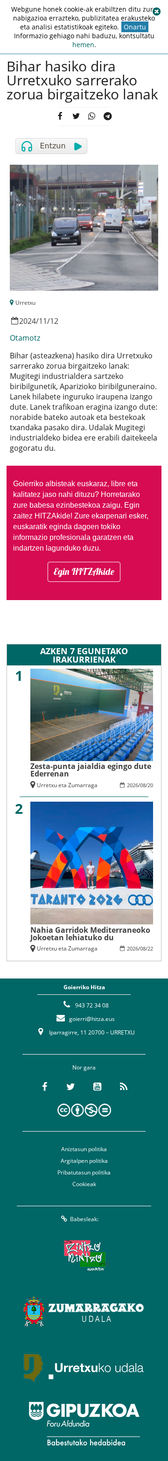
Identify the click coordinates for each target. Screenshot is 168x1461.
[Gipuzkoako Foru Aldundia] (84, 1423)
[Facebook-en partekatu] (60, 116)
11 (43, 321)
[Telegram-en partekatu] (107, 116)
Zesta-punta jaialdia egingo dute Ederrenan (90, 770)
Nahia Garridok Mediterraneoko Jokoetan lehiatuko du (90, 934)
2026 (132, 785)
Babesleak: (84, 1219)
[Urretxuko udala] (84, 1367)
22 (150, 948)
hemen (83, 44)
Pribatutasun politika (84, 1172)
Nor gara (84, 1067)
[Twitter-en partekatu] (76, 116)
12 (54, 321)
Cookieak (84, 1184)
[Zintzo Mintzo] (84, 1255)
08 (143, 785)
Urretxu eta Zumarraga (67, 785)
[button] (156, 12)
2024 (27, 321)
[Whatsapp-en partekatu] (91, 116)
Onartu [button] (135, 26)
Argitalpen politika (84, 1161)
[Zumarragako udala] (84, 1311)
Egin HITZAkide (84, 571)
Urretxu (25, 303)
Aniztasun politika (84, 1149)
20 (150, 785)
